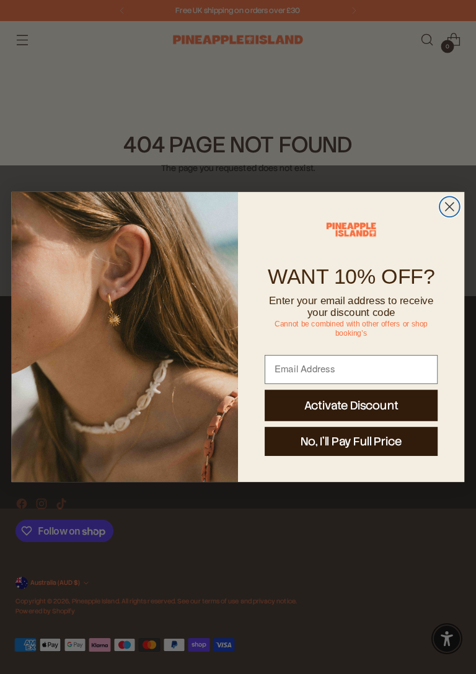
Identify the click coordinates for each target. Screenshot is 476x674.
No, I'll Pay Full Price (351, 441)
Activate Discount (351, 405)
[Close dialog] (449, 206)
